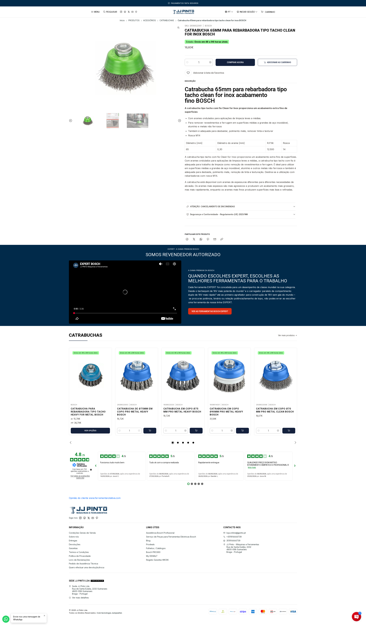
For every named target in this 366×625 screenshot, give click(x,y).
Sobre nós (74, 536)
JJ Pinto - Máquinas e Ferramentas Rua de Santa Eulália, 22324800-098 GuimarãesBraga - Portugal (242, 548)
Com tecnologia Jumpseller (109, 613)
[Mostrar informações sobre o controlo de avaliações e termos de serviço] (91, 470)
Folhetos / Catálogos (156, 548)
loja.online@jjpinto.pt (236, 533)
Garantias (73, 548)
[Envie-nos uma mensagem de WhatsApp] (5, 619)
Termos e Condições (79, 552)
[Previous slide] (71, 121)
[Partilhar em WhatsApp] (201, 239)
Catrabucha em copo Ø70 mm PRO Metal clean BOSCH (275, 410)
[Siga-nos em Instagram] (121, 12)
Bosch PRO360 (153, 552)
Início (122, 21)
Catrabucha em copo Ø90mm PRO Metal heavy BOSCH (226, 411)
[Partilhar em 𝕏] (194, 239)
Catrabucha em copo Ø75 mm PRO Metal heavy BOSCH (182, 410)
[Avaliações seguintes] (295, 466)
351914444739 (233, 540)
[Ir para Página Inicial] (183, 12)
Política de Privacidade (80, 556)
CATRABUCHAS (167, 21)
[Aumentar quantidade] (210, 62)
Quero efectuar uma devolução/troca (86, 567)
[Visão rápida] (106, 375)
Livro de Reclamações (79, 560)
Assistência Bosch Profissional (160, 533)
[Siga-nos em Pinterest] (136, 12)
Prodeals (150, 544)
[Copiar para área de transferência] (221, 239)
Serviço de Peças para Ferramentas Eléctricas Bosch (171, 536)
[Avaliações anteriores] (96, 466)
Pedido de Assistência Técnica (83, 563)
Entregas (73, 540)
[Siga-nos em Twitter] (129, 12)
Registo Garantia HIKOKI (157, 560)
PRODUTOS (134, 21)
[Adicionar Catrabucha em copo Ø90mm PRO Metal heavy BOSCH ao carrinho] (242, 430)
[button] (172, 442)
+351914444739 (234, 536)
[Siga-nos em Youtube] (132, 12)
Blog (148, 540)
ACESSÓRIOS (149, 21)
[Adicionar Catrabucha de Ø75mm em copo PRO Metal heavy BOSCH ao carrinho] (149, 430)
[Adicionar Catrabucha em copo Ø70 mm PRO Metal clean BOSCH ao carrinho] (288, 430)
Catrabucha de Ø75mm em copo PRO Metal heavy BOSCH (135, 411)
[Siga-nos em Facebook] (125, 12)
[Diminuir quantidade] (187, 62)
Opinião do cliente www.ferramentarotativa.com (95, 498)
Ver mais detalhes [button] (80, 597)
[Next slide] (179, 121)
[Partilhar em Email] (214, 239)
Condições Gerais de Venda (82, 533)
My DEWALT (152, 556)
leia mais (252, 467)
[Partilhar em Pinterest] (207, 239)
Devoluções (74, 544)
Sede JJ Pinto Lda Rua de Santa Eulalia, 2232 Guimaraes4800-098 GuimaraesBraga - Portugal (89, 590)
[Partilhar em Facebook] (187, 239)
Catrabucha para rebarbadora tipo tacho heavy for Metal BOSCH (88, 411)
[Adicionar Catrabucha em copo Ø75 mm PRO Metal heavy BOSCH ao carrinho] (196, 430)
